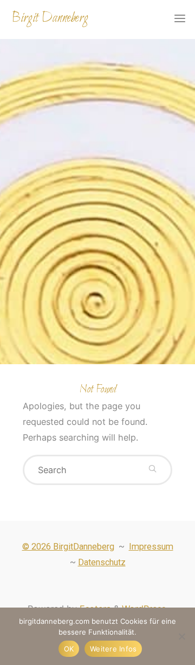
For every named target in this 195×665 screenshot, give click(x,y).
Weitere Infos (113, 648)
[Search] (152, 470)
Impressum (151, 546)
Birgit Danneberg (49, 18)
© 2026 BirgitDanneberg (68, 546)
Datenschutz (102, 562)
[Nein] (181, 636)
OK (69, 648)
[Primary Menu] (179, 19)
